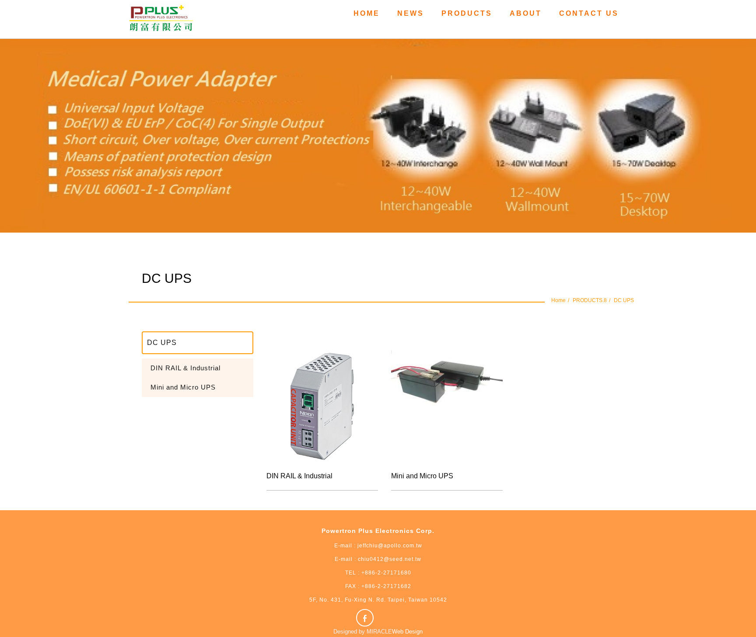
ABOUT (526, 13)
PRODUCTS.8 (590, 300)
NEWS (410, 13)
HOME (367, 13)
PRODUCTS (466, 13)
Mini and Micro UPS (183, 387)
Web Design (407, 631)
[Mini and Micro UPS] (447, 406)
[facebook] (366, 618)
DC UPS (624, 300)
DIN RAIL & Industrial (185, 368)
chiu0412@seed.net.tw (388, 559)
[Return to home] (161, 19)
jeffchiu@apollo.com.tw (389, 546)
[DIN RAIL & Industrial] (322, 406)
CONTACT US (589, 13)
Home (558, 300)
